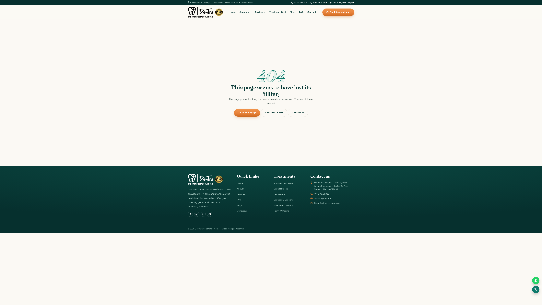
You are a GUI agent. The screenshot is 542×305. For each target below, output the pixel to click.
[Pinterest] (209, 214)
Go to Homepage (247, 112)
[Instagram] (196, 214)
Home (233, 12)
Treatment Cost (277, 12)
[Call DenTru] (535, 289)
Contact (311, 12)
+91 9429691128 (301, 3)
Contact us (298, 112)
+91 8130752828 (320, 3)
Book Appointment (340, 12)
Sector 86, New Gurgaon (343, 3)
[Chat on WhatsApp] (535, 280)
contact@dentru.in (322, 198)
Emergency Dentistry (283, 205)
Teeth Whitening (281, 211)
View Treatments (274, 112)
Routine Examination (283, 183)
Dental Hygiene (281, 189)
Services (259, 12)
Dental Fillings (280, 194)
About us (244, 12)
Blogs (292, 12)
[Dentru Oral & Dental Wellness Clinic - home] (205, 12)
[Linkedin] (203, 214)
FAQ (301, 12)
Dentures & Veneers (283, 200)
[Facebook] (190, 214)
